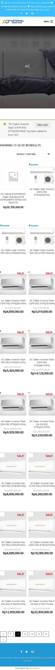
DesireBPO (34, 668)
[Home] (13, 21)
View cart (42, 124)
